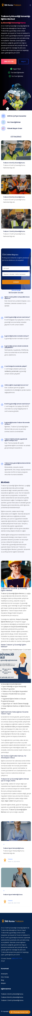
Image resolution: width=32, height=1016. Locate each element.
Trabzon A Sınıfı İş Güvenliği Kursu (12, 994)
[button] (30, 5)
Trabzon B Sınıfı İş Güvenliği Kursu (12, 997)
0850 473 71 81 (8, 61)
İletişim (3, 983)
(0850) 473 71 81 (17, 958)
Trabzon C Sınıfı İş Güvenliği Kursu (12, 1000)
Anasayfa (4, 974)
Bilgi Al (23, 61)
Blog (2, 980)
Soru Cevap (5, 977)
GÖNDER (16, 282)
